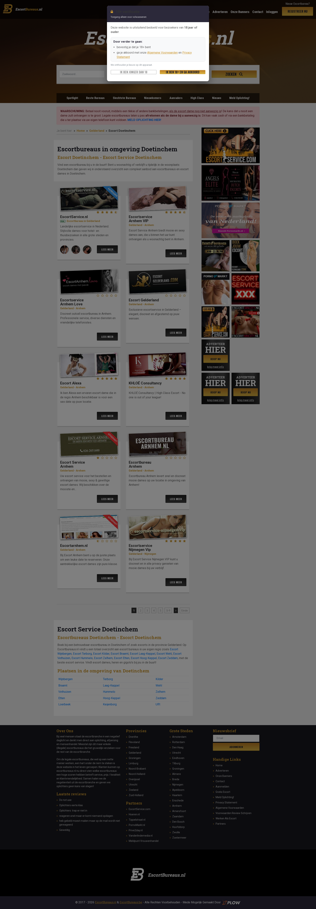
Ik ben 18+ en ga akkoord (182, 72)
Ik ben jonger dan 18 (133, 72)
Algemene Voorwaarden (162, 52)
